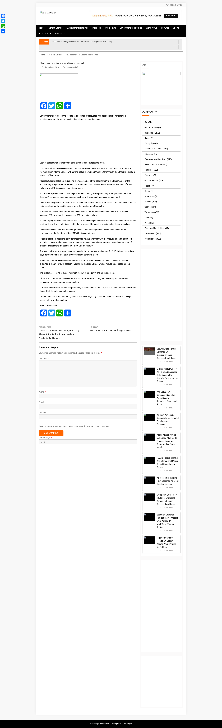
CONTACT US (45, 33)
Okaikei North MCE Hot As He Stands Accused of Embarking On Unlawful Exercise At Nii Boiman (167, 375)
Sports (148, 207)
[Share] (3, 31)
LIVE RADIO (60, 33)
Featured (165, 28)
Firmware (149, 175)
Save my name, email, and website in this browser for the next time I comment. (74, 426)
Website (43, 412)
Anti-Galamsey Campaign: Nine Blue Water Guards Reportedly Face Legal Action (167, 398)
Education (149, 154)
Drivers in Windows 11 (155, 148)
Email (42, 402)
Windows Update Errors (155, 228)
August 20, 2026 (166, 451)
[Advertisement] (88, 141)
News (42, 28)
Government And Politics (131, 28)
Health (147, 186)
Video (147, 223)
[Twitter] (3, 21)
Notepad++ (150, 196)
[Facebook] (3, 16)
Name (42, 392)
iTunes (147, 191)
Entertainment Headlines (77, 28)
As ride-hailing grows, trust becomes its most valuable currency (167, 481)
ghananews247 (72, 67)
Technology (150, 212)
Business (96, 28)
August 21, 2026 (166, 408)
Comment (44, 358)
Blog (147, 122)
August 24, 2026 (166, 362)
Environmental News (154, 164)
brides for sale (151, 127)
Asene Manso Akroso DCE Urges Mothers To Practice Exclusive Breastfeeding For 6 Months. (167, 441)
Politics (148, 201)
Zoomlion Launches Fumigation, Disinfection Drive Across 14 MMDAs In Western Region (167, 521)
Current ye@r (45, 437)
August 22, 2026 (166, 385)
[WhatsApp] (3, 26)
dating (147, 138)
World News (110, 28)
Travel (147, 217)
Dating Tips (150, 143)
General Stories (55, 28)
